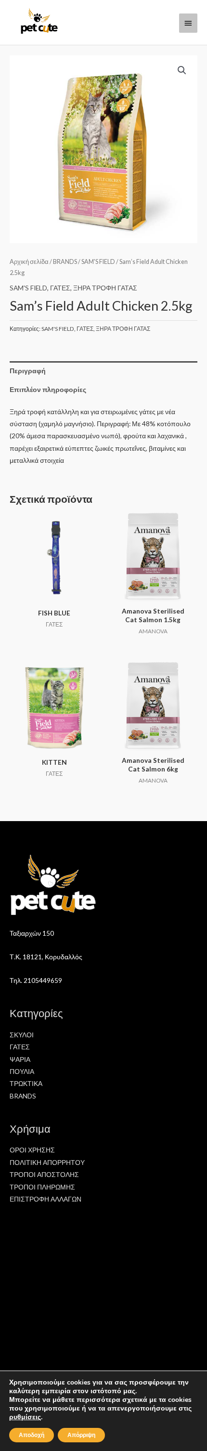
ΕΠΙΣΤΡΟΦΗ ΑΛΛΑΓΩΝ (45, 1199)
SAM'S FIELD (98, 261)
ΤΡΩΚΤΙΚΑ (26, 1083)
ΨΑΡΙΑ (20, 1059)
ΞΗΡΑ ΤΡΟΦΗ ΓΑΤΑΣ (105, 288)
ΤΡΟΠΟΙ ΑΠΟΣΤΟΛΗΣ (44, 1174)
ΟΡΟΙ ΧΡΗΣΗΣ (32, 1150)
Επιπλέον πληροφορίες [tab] (48, 389)
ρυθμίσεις (25, 1417)
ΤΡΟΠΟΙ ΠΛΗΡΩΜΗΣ (42, 1187)
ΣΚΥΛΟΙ (22, 1035)
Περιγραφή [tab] (28, 370)
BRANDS (65, 261)
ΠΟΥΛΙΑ (22, 1071)
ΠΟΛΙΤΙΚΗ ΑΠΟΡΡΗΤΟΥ (47, 1162)
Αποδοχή (31, 1435)
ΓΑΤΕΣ (60, 288)
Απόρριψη (81, 1435)
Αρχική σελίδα (29, 261)
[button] (182, 70)
